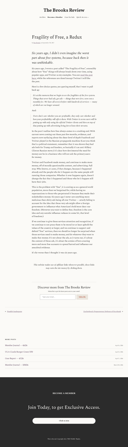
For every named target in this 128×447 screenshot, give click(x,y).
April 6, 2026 (119, 345)
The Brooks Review (64, 10)
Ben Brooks (37, 43)
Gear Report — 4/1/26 (14, 358)
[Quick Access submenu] (88, 17)
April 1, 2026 (119, 358)
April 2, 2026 (119, 352)
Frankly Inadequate (14, 311)
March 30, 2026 (118, 365)
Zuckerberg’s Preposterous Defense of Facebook (102, 311)
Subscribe (82, 297)
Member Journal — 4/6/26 (16, 345)
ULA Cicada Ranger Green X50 (19, 352)
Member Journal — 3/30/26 (16, 365)
